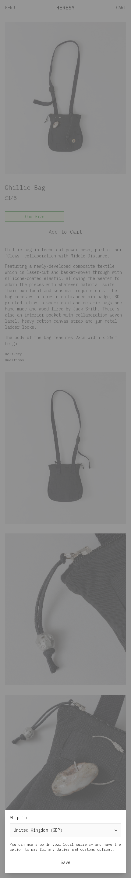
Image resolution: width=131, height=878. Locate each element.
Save (65, 862)
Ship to (18, 817)
